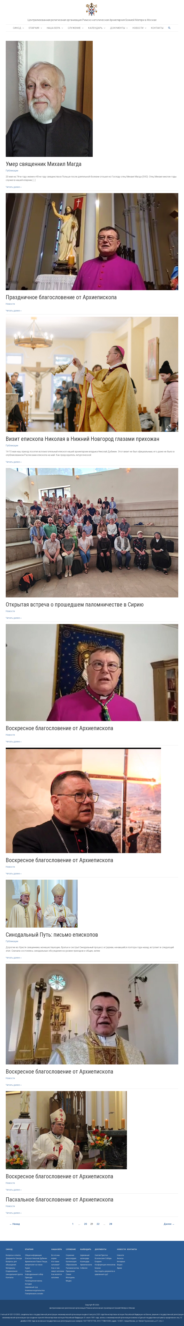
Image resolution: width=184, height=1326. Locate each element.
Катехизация (71, 1262)
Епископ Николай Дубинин (36, 1258)
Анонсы (120, 1258)
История (28, 1284)
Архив (119, 1268)
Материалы (10, 1268)
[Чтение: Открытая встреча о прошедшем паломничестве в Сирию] (92, 532)
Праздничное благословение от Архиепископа (61, 297)
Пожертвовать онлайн (34, 1294)
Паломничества (72, 1268)
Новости (138, 28)
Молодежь (70, 1278)
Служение (74, 28)
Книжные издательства (35, 1290)
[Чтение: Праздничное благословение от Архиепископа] (92, 241)
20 (85, 1223)
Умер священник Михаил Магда (44, 164)
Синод (17, 28)
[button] (169, 27)
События (83, 1268)
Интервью (121, 1262)
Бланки (98, 1268)
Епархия (34, 28)
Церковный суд (31, 1287)
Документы (117, 28)
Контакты (157, 28)
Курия (27, 1268)
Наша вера (53, 28)
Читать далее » (13, 187)
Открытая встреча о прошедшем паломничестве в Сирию (75, 604)
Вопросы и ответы (13, 1255)
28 (110, 1223)
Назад (14, 1223)
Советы (28, 1271)
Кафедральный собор (34, 1274)
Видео (119, 1265)
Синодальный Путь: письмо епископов (52, 934)
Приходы (28, 1278)
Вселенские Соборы (103, 1258)
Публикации (12, 170)
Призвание (70, 1271)
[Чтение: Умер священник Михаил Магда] (49, 98)
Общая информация (33, 1255)
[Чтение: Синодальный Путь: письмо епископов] (42, 903)
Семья (68, 1274)
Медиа (68, 1281)
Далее (169, 1223)
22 (98, 1223)
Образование (71, 1265)
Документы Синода (14, 1258)
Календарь (95, 28)
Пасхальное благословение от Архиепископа (59, 1199)
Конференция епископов (105, 1265)
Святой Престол (101, 1255)
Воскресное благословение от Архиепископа (59, 728)
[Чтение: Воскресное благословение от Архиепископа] (92, 672)
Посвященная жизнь (33, 1281)
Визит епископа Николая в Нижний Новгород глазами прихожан (82, 439)
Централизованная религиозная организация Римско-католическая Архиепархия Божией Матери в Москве (92, 19)
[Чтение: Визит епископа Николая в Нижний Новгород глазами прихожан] (92, 374)
